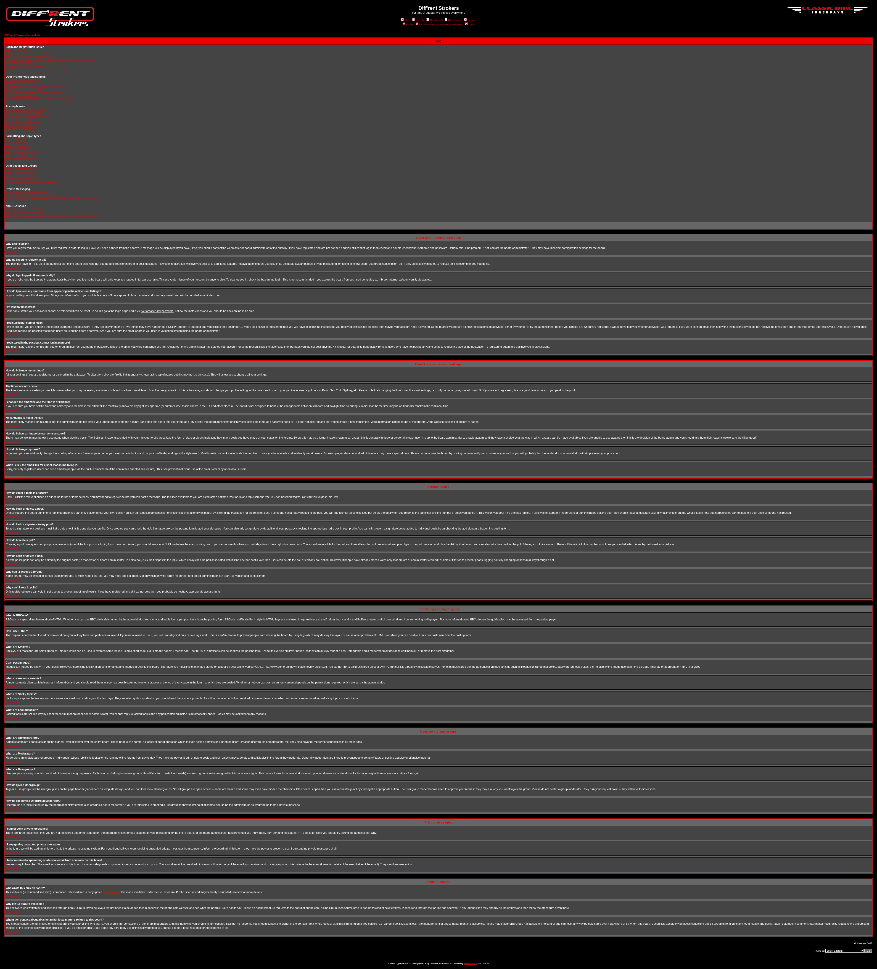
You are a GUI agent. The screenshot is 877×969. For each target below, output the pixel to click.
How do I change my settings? (24, 80)
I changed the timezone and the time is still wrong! (36, 86)
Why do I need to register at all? (25, 53)
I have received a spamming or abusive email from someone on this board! (52, 198)
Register (472, 20)
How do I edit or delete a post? (24, 112)
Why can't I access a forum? (23, 125)
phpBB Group (111, 892)
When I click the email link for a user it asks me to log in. (40, 99)
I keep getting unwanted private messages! (32, 195)
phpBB (401, 963)
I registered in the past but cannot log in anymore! (36, 69)
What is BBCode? (17, 139)
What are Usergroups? (20, 175)
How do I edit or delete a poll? (24, 122)
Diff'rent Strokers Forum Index (23, 35)
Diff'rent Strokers (470, 963)
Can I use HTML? (16, 142)
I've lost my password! (19, 63)
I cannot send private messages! (26, 192)
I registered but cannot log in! (24, 66)
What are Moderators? (19, 172)
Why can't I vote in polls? (21, 128)
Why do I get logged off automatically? (29, 56)
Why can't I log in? (17, 50)
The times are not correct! (21, 83)
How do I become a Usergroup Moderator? (32, 181)
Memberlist (436, 20)
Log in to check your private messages (440, 24)
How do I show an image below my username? (35, 92)
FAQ (406, 20)
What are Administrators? (21, 169)
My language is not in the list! (24, 89)
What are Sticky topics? (20, 155)
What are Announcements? (22, 152)
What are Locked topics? (21, 158)
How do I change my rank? (22, 96)
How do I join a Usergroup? (23, 178)
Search (420, 20)
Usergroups (454, 20)
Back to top (12, 252)
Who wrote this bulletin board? (24, 209)
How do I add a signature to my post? (29, 116)
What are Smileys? (17, 145)
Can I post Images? (18, 149)
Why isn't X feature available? (24, 212)
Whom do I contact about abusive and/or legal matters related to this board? (52, 215)
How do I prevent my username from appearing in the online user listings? (51, 59)
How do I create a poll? (20, 119)
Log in (471, 24)
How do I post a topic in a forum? (26, 109)
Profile (409, 24)
